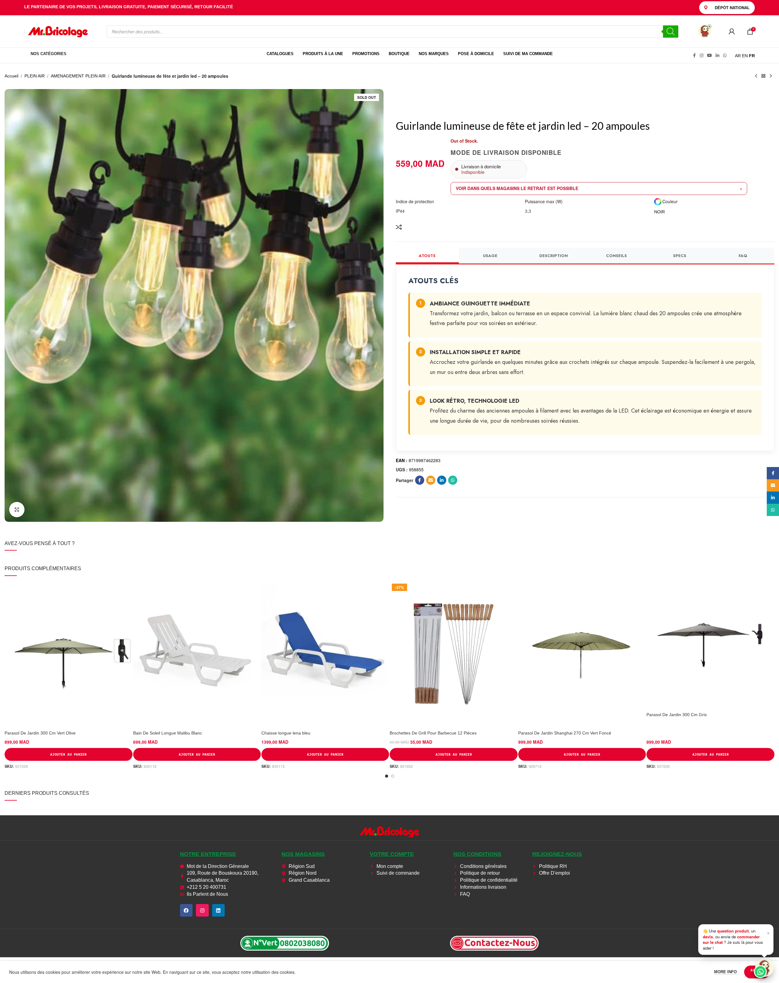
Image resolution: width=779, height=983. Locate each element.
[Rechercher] (670, 31)
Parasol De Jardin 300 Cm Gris (676, 714)
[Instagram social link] (701, 55)
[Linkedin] (218, 910)
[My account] (731, 31)
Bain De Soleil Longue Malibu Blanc (167, 733)
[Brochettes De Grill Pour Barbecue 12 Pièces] (453, 654)
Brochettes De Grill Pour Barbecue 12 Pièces (433, 733)
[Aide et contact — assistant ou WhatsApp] (764, 968)
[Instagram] (202, 910)
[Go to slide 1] (386, 776)
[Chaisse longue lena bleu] (325, 654)
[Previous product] (756, 76)
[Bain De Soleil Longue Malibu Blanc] (197, 654)
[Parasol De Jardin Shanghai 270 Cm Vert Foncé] (582, 654)
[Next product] (770, 76)
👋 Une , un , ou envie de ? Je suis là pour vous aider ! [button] (736, 939)
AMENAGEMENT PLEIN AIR (78, 75)
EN (745, 55)
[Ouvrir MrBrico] (704, 31)
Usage (490, 256)
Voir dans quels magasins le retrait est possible (517, 188)
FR (752, 55)
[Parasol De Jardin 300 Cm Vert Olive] (68, 654)
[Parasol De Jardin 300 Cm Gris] (710, 645)
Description (553, 256)
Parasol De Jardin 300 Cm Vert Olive (40, 733)
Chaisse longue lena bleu (285, 733)
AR (738, 55)
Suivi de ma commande (528, 53)
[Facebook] (186, 910)
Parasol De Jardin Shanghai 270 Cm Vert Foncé (564, 733)
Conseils (616, 256)
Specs (679, 256)
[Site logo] (58, 30)
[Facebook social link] (694, 55)
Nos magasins (303, 854)
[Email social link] (430, 480)
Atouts (427, 256)
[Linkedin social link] (717, 55)
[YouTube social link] (709, 55)
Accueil (11, 75)
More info (726, 972)
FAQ (743, 256)
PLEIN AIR (34, 75)
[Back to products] (763, 76)
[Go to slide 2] (392, 776)
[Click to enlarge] (16, 509)
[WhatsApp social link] (724, 55)
